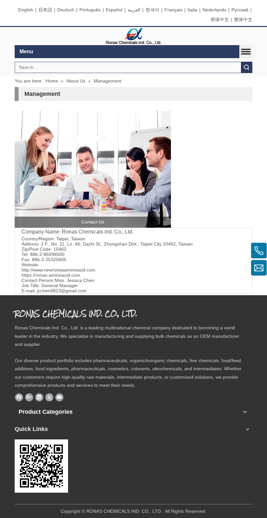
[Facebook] (19, 397)
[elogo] (133, 36)
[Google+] (29, 397)
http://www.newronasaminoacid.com (58, 269)
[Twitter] (49, 397)
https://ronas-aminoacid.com (50, 275)
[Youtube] (59, 397)
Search (246, 67)
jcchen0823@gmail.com (62, 290)
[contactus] (93, 169)
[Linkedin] (39, 397)
